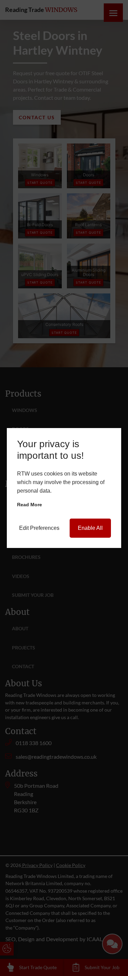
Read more (29, 504)
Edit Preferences (39, 528)
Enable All (90, 528)
